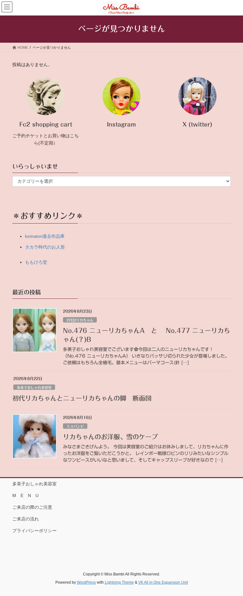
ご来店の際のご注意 (32, 507)
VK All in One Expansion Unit (163, 582)
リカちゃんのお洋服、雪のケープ (110, 436)
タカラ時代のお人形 (45, 246)
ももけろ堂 (36, 262)
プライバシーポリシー (34, 530)
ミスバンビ (75, 426)
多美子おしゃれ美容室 (34, 387)
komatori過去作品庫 (45, 236)
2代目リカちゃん (79, 320)
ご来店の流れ (25, 518)
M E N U (25, 495)
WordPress (86, 582)
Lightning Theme (119, 582)
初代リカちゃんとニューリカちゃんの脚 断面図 (82, 398)
